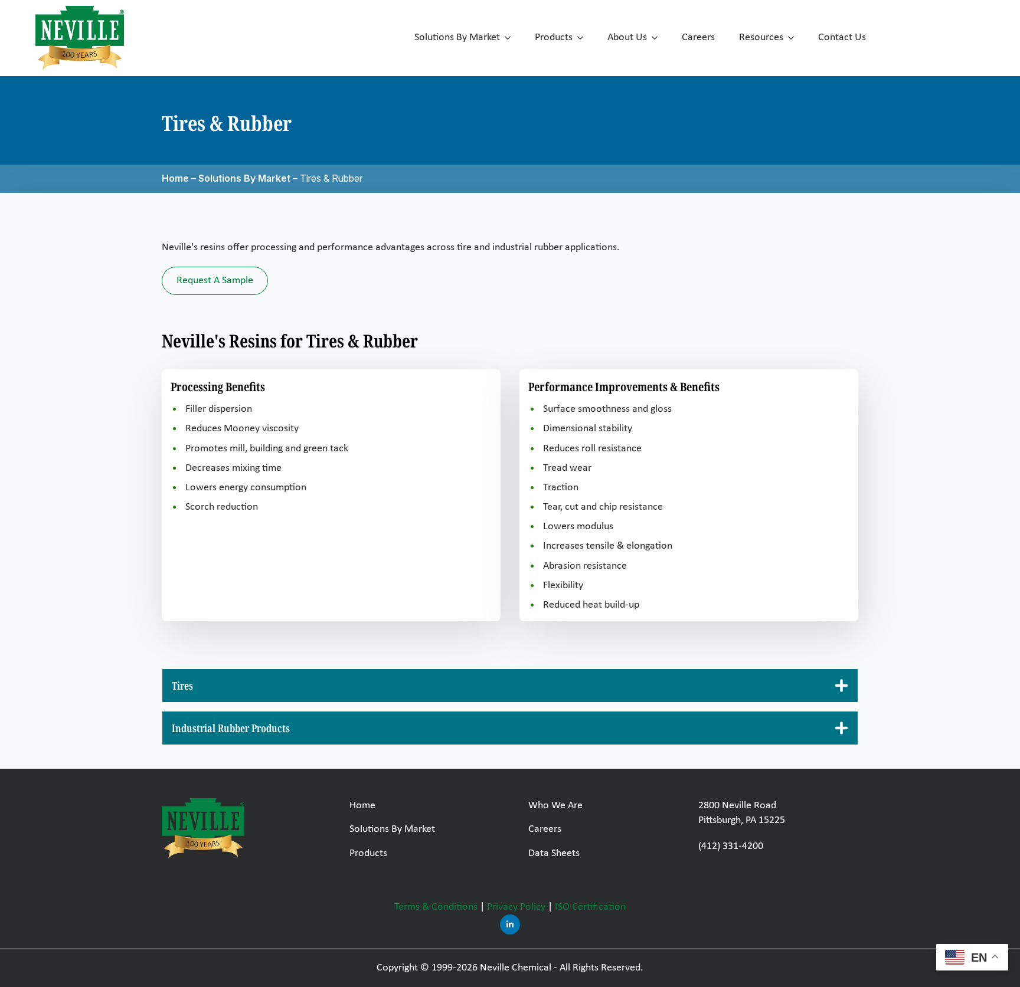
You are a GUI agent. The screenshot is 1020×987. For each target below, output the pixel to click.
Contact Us (842, 37)
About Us (627, 37)
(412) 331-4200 (730, 846)
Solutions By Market (457, 37)
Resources (761, 37)
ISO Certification (590, 907)
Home (175, 178)
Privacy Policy (516, 907)
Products (554, 37)
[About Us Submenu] (657, 38)
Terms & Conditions (436, 907)
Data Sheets (554, 853)
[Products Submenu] (583, 38)
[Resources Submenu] (793, 38)
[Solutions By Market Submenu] (510, 38)
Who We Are (555, 805)
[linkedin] (510, 924)
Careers (698, 37)
